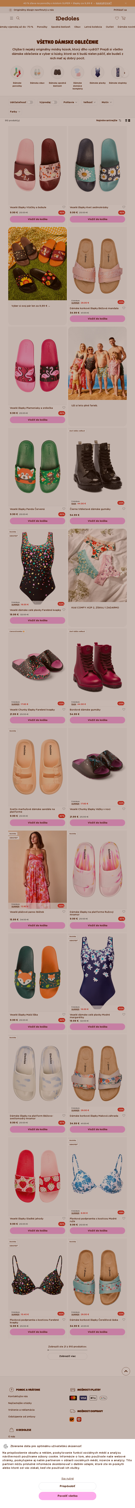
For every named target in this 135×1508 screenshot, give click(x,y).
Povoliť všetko (68, 1495)
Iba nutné (67, 1478)
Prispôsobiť (67, 1486)
